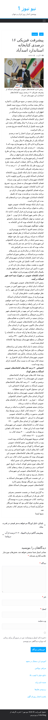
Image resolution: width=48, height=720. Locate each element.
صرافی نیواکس (40, 668)
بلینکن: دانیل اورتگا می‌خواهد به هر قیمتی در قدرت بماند (22, 525)
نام (44, 597)
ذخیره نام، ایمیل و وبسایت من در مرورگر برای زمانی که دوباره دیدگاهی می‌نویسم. (24, 639)
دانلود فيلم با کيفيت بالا (38, 675)
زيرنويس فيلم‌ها (40, 689)
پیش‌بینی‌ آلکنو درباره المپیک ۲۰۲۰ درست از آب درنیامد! (24, 534)
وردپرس (33, 715)
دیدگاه (43, 563)
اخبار (41, 34)
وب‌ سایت (42, 621)
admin (30, 55)
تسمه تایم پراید (40, 682)
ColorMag (42, 715)
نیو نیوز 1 (27, 8)
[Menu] (44, 21)
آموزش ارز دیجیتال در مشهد (36, 661)
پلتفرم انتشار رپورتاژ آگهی (36, 696)
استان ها (35, 34)
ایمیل (43, 609)
